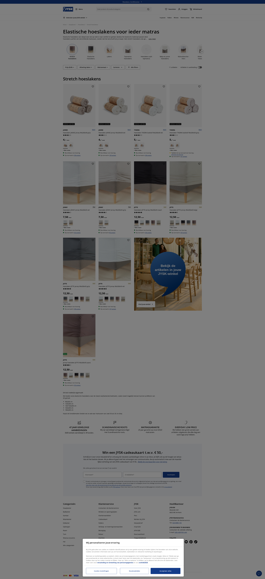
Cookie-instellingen (101, 571)
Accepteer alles (165, 571)
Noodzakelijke (134, 571)
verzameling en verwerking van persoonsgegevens (115, 563)
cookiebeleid (143, 563)
